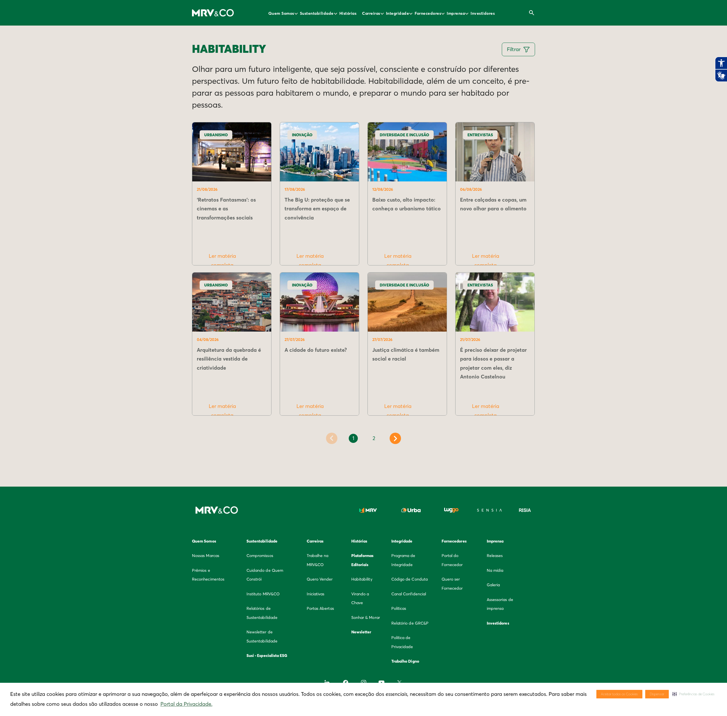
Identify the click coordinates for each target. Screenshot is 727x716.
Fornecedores (428, 13)
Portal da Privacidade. (186, 704)
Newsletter (361, 632)
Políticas (398, 608)
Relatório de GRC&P (410, 623)
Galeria (493, 584)
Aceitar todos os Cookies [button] (619, 694)
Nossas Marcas (205, 555)
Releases (495, 555)
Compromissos (259, 555)
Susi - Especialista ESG (266, 655)
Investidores (483, 13)
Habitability (361, 579)
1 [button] (353, 438)
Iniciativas (316, 593)
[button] (693, 694)
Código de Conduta (409, 579)
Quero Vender (320, 579)
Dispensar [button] (657, 694)
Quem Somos (281, 13)
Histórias (348, 13)
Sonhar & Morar (365, 617)
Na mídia (495, 570)
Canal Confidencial (408, 593)
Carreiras (371, 13)
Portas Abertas (320, 608)
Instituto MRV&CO (263, 593)
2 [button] (374, 438)
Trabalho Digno (405, 661)
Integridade (397, 13)
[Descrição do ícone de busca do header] (531, 12)
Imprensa (456, 13)
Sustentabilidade (317, 13)
